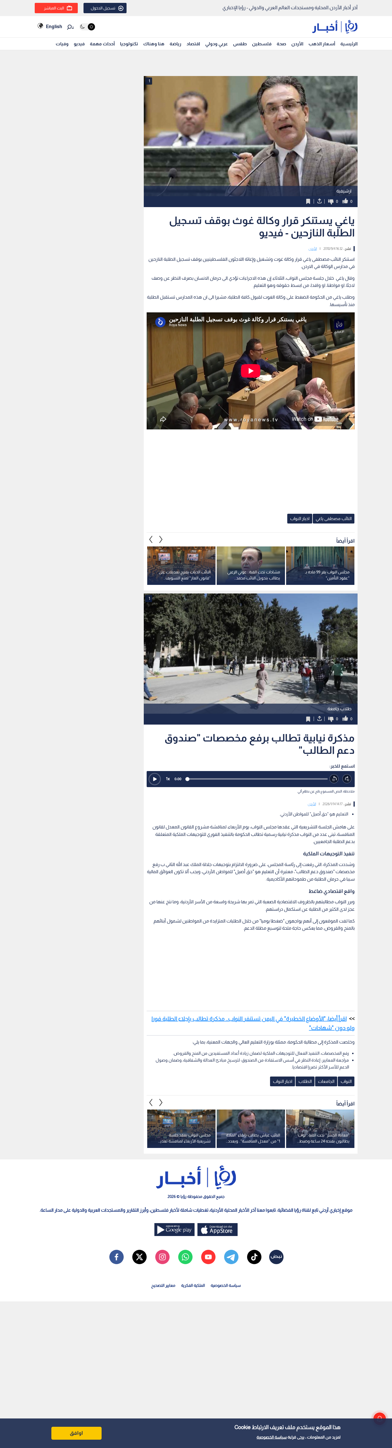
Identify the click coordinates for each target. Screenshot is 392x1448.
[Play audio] (154, 779)
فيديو (79, 43)
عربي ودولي (216, 43)
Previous (161, 539)
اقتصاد (193, 43)
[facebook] (116, 1257)
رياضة (175, 43)
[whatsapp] (185, 1257)
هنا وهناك (153, 43)
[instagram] (162, 1257)
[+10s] (347, 779)
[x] (139, 1257)
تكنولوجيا (129, 43)
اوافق (76, 1433)
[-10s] (334, 779)
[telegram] (231, 1257)
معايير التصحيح (163, 1285)
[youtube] (208, 1257)
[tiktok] (254, 1257)
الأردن (297, 43)
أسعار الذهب (321, 43)
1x (168, 778)
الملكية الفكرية (193, 1285)
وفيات (62, 43)
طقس (240, 43)
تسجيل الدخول (103, 8)
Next (151, 539)
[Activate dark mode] (87, 26)
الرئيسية (349, 43)
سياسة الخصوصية (272, 1437)
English (54, 26)
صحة (281, 43)
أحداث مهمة (102, 43)
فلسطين (261, 43)
